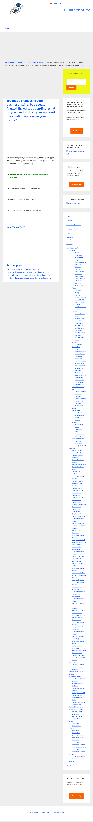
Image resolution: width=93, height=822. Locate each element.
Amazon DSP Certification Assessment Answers (78, 733)
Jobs (70, 240)
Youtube (74, 311)
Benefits (69, 221)
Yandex (71, 721)
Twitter (71, 754)
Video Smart (78, 436)
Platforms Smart (80, 434)
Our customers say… (72, 229)
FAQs (68, 233)
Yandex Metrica (76, 726)
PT (77, 10)
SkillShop (72, 250)
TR (87, 10)
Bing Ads (72, 674)
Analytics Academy (75, 676)
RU (79, 10)
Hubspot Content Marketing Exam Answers (77, 483)
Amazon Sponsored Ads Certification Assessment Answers (79, 749)
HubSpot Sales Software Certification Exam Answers (79, 504)
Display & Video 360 (80, 297)
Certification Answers (16, 8)
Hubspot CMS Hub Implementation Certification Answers (78, 613)
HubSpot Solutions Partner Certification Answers (78, 657)
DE (72, 10)
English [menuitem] (55, 3)
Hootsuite (72, 662)
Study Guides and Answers (74, 248)
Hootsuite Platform (78, 664)
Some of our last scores (73, 225)
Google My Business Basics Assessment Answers (27, 62)
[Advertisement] (46, 48)
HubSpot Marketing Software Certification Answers (79, 525)
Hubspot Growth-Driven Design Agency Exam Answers (78, 490)
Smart (74, 422)
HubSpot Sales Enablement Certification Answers (78, 511)
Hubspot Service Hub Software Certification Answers (79, 575)
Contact (69, 765)
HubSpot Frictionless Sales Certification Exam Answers (78, 558)
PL (82, 10)
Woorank (72, 761)
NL (84, 10)
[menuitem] (48, 3)
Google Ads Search (80, 262)
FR (67, 10)
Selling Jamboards (80, 446)
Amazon (71, 728)
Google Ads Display (80, 260)
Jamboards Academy (78, 439)
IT (74, 10)
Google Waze (76, 410)
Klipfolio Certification (76, 709)
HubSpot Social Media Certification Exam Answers (78, 518)
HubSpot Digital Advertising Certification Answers (78, 589)
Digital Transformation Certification (77, 344)
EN (65, 10)
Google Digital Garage (76, 672)
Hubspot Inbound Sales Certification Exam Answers (79, 467)
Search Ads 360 (79, 300)
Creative (77, 295)
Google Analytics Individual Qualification (80, 281)
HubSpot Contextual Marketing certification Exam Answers (79, 542)
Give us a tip (76, 796)
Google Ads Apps (80, 276)
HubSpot (72, 448)
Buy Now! (76, 131)
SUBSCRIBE (76, 184)
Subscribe (69, 244)
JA (89, 10)
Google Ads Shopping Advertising (78, 267)
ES (70, 10)
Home (5, 62)
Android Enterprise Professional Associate (80, 401)
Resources (69, 237)
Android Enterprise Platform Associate (80, 394)
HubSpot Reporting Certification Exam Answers (78, 582)
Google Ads (75, 253)
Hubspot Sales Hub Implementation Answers (78, 605)
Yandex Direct (76, 723)
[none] (48, 3)
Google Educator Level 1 (76, 707)
